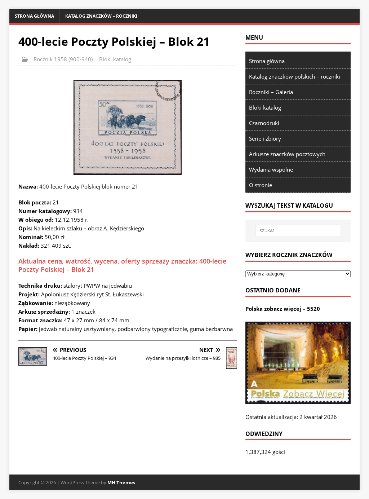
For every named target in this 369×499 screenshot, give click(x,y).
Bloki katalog (115, 59)
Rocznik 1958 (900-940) (63, 59)
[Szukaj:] (298, 231)
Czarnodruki (264, 123)
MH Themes (121, 482)
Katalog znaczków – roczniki (101, 16)
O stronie (260, 185)
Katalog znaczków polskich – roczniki (294, 76)
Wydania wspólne (271, 169)
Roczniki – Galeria (271, 92)
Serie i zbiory (265, 138)
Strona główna (34, 16)
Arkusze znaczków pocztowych (287, 154)
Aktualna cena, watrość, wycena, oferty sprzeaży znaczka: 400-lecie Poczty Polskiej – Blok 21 (122, 265)
